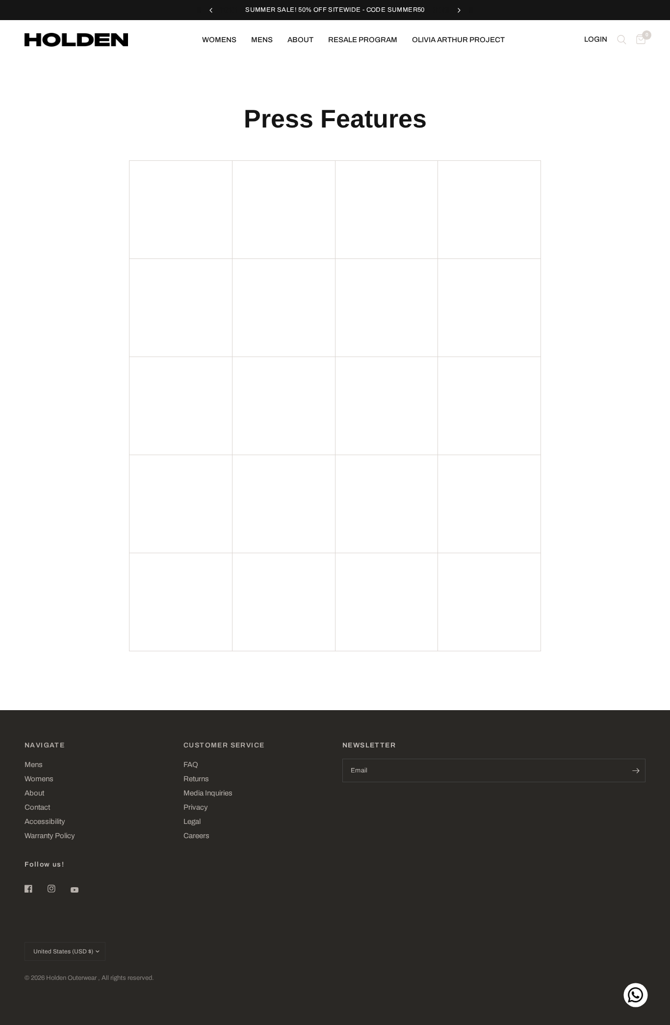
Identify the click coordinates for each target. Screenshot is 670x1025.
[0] (638, 39)
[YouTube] (81, 889)
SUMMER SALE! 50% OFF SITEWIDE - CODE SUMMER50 (335, 9)
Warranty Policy (50, 836)
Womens (219, 40)
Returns (196, 779)
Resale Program (362, 40)
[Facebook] (35, 888)
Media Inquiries (207, 793)
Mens (262, 40)
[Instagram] (58, 888)
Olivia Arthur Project (458, 40)
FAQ (190, 765)
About (300, 40)
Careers (196, 836)
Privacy (195, 807)
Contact (37, 807)
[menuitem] (219, 40)
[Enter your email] (635, 770)
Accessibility (45, 821)
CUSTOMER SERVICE (223, 745)
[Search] (621, 39)
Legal (192, 821)
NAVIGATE (45, 745)
